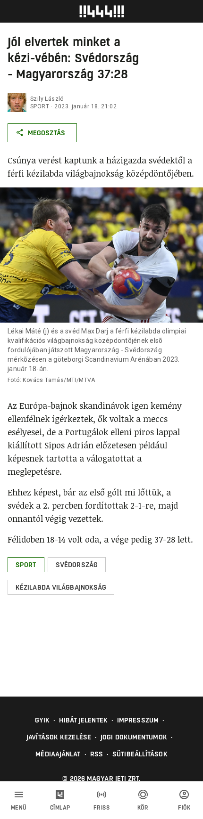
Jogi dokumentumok (134, 737)
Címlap (60, 807)
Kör (143, 807)
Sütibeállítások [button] (140, 754)
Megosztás (46, 133)
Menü (19, 807)
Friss (101, 807)
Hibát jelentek (83, 720)
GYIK (42, 720)
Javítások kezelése (58, 737)
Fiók (184, 807)
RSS (96, 754)
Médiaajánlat (57, 754)
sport (39, 106)
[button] (26, 564)
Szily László (47, 99)
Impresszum (138, 720)
